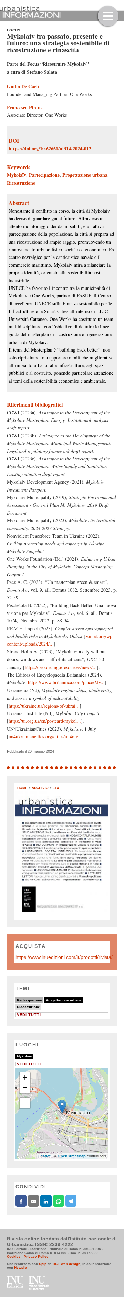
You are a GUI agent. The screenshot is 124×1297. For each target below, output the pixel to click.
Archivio (40, 788)
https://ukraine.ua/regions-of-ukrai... (44, 705)
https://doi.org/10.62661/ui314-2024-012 (50, 148)
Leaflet (44, 1155)
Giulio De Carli (23, 86)
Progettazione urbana (84, 175)
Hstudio (20, 1267)
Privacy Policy (36, 1256)
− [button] (25, 1088)
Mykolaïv (16, 175)
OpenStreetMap (72, 1155)
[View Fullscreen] (25, 1103)
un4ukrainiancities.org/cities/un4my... (45, 736)
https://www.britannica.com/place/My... (66, 682)
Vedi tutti (29, 1015)
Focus (14, 30)
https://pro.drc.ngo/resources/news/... (61, 667)
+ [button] (25, 1077)
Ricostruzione (21, 182)
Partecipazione (44, 175)
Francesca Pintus (24, 107)
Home (22, 788)
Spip (42, 1264)
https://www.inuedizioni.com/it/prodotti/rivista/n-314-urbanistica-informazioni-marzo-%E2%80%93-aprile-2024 (67, 957)
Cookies (14, 1256)
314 (56, 788)
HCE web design (66, 1264)
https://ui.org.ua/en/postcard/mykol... (45, 721)
